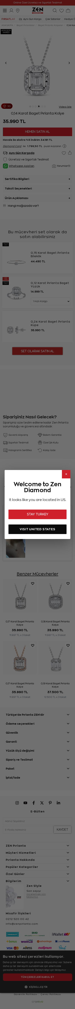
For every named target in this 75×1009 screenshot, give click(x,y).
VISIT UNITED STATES (37, 529)
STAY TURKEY (37, 514)
